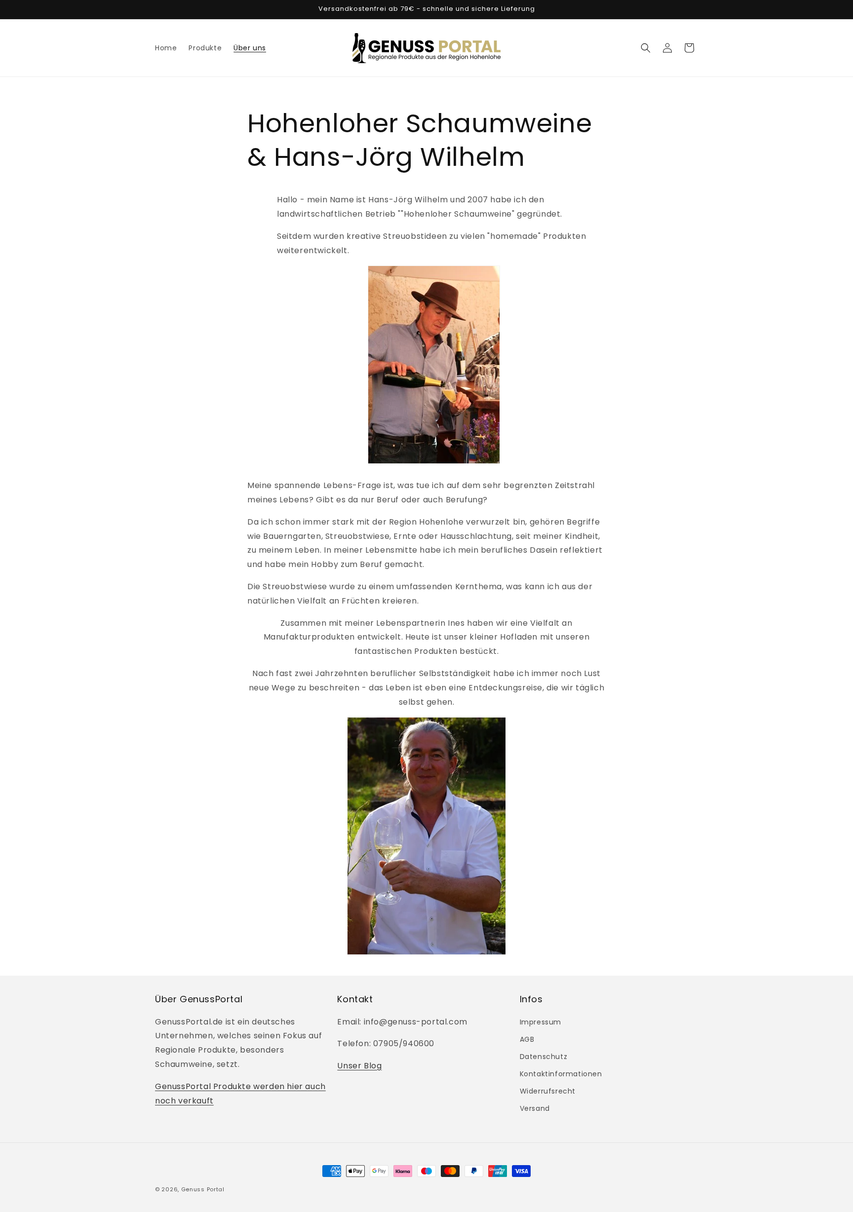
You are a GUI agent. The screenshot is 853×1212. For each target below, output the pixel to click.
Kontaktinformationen (561, 1074)
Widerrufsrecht (548, 1091)
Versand (535, 1108)
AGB (527, 1039)
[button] (646, 48)
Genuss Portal (203, 1189)
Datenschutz (544, 1056)
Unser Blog (359, 1065)
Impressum (540, 1022)
